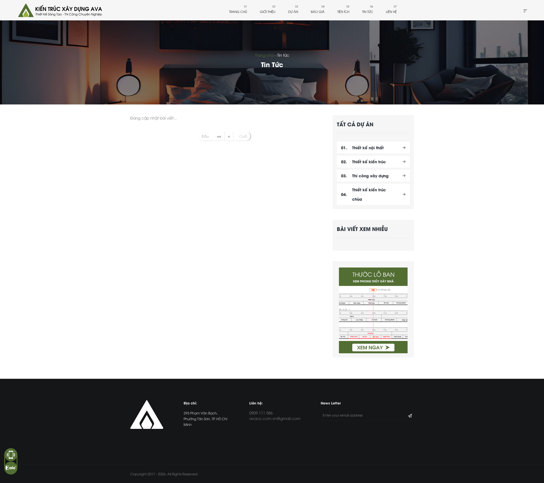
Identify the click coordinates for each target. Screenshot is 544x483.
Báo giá (317, 11)
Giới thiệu (267, 11)
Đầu (205, 136)
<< (219, 136)
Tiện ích (343, 11)
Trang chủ (238, 11)
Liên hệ (391, 11)
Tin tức (367, 11)
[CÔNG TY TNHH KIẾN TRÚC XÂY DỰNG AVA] (59, 10)
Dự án (293, 11)
